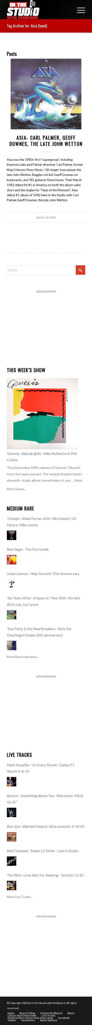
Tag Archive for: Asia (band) (27, 26)
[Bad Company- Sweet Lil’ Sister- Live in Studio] (11, 861)
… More (76, 480)
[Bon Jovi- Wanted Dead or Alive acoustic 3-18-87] (11, 837)
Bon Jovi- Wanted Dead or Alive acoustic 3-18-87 (46, 826)
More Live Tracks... (20, 897)
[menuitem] (78, 9)
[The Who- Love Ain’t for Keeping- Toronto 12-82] (11, 885)
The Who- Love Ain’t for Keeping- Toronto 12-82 (45, 875)
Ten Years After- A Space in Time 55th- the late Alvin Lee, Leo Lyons (43, 601)
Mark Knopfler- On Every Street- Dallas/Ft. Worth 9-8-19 (41, 768)
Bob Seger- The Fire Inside (28, 549)
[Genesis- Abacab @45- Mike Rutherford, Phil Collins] (42, 413)
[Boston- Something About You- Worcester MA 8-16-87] (11, 812)
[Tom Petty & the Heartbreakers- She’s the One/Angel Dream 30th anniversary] (11, 645)
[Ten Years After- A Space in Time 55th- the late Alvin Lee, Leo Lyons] (11, 614)
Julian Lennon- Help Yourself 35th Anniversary (43, 573)
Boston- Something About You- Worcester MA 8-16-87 (45, 799)
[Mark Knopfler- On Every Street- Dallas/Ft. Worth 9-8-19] (11, 781)
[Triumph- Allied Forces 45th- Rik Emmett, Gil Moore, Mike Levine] (11, 535)
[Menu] (78, 9)
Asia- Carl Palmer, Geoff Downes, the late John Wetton (46, 140)
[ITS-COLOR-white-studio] (38, 9)
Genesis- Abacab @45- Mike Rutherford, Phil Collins (42, 456)
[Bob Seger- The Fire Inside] (11, 559)
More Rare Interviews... (23, 657)
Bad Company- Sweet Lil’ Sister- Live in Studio (42, 851)
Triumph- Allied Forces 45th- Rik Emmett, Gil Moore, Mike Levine (41, 521)
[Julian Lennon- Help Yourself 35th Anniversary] (11, 584)
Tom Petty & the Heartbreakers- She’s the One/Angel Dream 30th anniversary (39, 632)
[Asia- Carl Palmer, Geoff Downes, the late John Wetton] (46, 94)
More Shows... (16, 489)
